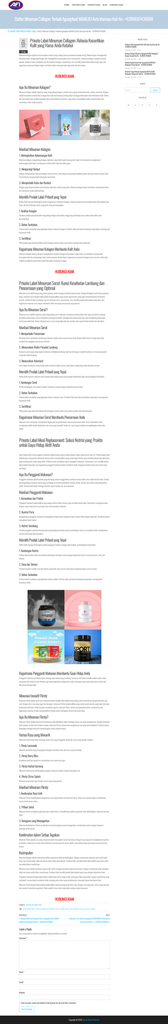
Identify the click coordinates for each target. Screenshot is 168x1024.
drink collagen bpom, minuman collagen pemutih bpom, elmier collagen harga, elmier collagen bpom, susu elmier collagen (59, 908)
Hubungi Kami (116, 5)
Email (21, 982)
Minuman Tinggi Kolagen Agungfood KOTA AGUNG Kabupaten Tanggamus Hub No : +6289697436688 (140, 72)
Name (21, 971)
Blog (105, 5)
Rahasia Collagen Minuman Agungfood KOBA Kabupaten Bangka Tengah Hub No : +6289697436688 (141, 54)
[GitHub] (149, 105)
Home (66, 5)
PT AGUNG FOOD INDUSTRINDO (19, 31)
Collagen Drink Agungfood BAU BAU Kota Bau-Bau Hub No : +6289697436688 (142, 45)
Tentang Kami (78, 5)
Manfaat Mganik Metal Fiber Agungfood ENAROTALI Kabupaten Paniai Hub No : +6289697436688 (140, 63)
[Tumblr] (156, 105)
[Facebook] (135, 105)
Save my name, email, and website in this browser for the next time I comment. (48, 1002)
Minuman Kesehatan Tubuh (34, 904)
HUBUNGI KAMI (64, 899)
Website (22, 992)
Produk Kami (94, 5)
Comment (23, 938)
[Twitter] (128, 105)
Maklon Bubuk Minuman (90, 1019)
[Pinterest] (142, 105)
